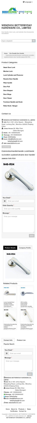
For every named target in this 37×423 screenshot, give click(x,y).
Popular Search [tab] (9, 344)
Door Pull (6, 86)
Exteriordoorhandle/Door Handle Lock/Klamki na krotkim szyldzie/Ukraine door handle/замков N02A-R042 (28, 327)
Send (31, 235)
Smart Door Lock (9, 67)
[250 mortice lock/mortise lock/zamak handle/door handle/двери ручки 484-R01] (27, 293)
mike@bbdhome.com (14, 139)
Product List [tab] (21, 340)
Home (6, 53)
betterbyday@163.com (15, 141)
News (29, 409)
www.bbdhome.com (13, 143)
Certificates (14, 411)
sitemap (29, 416)
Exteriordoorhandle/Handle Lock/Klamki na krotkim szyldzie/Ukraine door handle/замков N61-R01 (11, 327)
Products (21, 409)
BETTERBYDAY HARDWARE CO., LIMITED (18, 417)
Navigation (6, 49)
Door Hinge (7, 94)
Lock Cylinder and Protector (13, 75)
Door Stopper (8, 90)
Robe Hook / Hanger (10, 106)
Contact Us (22, 411)
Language (28, 2)
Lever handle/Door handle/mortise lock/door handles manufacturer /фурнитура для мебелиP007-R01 (9, 305)
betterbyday (12, 137)
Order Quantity (8, 205)
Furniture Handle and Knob (13, 102)
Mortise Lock (8, 71)
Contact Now (6, 147)
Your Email (7, 198)
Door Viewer (7, 98)
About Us (14, 409)
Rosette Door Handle (10, 79)
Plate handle (7, 83)
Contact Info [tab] (8, 340)
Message (6, 213)
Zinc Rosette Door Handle (16, 53)
